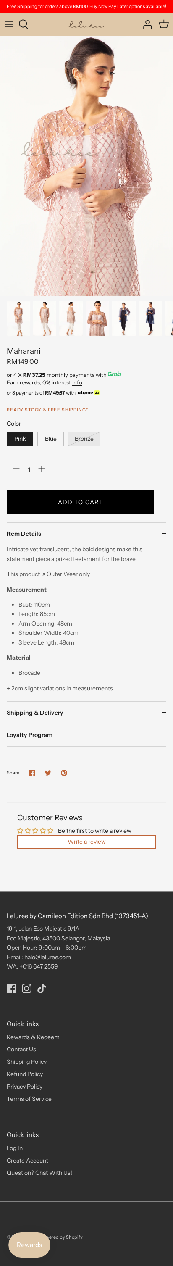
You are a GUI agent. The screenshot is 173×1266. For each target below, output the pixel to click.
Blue (51, 438)
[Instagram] (26, 988)
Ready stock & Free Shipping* (47, 410)
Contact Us (21, 1049)
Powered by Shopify (61, 1237)
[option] (86, 166)
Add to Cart (80, 502)
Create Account (27, 1160)
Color (14, 423)
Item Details (24, 533)
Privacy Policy (24, 1086)
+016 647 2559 (39, 966)
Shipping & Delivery (35, 712)
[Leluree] (87, 24)
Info (77, 382)
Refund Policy (25, 1074)
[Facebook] (11, 988)
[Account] (145, 24)
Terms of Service (29, 1099)
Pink (20, 438)
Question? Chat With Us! (39, 1173)
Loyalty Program (29, 735)
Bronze (84, 438)
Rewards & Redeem (33, 1037)
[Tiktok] (42, 988)
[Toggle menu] (9, 24)
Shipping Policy (27, 1062)
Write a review (87, 841)
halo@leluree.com (47, 957)
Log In (15, 1148)
